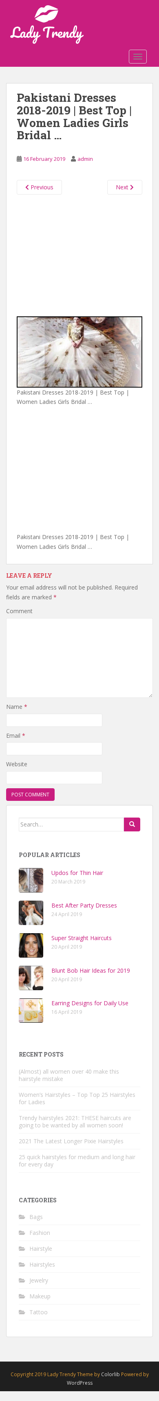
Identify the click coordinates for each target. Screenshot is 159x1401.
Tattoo (38, 1312)
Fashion (39, 1233)
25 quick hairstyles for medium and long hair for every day (77, 1160)
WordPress (80, 1382)
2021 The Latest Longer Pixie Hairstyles (71, 1141)
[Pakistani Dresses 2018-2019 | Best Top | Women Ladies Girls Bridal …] (79, 351)
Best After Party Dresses (84, 905)
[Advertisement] (79, 254)
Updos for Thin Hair (77, 873)
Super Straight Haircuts (81, 938)
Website (16, 764)
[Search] (132, 824)
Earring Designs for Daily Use (89, 1003)
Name (16, 706)
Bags (36, 1217)
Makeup (40, 1296)
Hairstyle (40, 1248)
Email (15, 735)
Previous (41, 187)
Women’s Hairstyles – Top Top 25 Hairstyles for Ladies (77, 1098)
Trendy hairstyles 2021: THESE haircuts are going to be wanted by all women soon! (75, 1121)
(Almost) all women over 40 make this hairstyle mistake (69, 1075)
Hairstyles (42, 1264)
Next (123, 187)
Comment (19, 611)
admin (85, 158)
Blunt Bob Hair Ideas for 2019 (90, 970)
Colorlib (110, 1374)
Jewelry (38, 1280)
